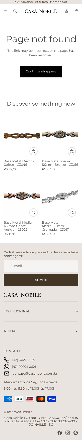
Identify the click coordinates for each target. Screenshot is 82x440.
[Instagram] (67, 432)
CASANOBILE (23, 412)
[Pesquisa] (15, 11)
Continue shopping (41, 71)
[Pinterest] (75, 432)
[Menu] (5, 11)
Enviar (41, 279)
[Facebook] (59, 432)
